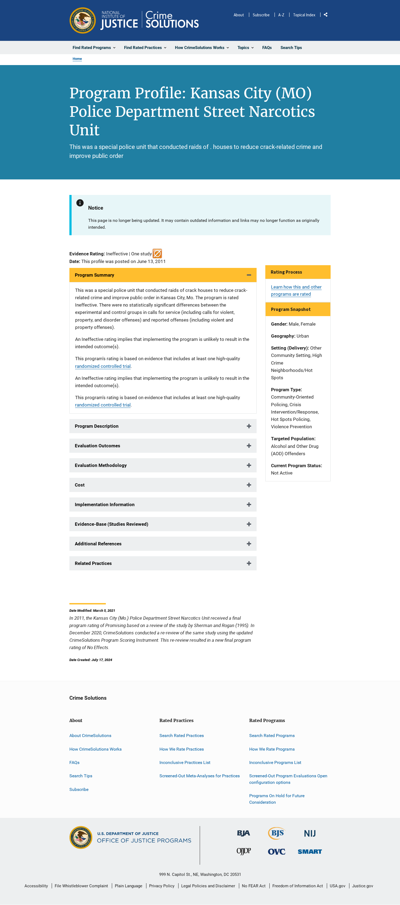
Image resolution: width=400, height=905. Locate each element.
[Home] (149, 20)
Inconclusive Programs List (275, 762)
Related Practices (93, 563)
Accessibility (36, 885)
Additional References (98, 543)
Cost (80, 485)
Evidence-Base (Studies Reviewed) (111, 524)
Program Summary (94, 275)
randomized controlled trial (103, 366)
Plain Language (128, 885)
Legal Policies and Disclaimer (208, 885)
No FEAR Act (254, 885)
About (239, 14)
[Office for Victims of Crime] (276, 851)
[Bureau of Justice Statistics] (277, 837)
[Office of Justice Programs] (82, 20)
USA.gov (337, 885)
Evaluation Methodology (101, 465)
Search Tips (80, 775)
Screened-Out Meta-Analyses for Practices (199, 775)
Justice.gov (362, 885)
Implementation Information (105, 504)
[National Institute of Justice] (309, 831)
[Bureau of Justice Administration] (243, 830)
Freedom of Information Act (297, 885)
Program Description (97, 426)
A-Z (281, 14)
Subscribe (261, 14)
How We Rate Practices (181, 749)
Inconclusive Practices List (184, 762)
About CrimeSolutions (90, 735)
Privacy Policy (161, 885)
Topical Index (304, 14)
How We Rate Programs (272, 749)
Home (77, 59)
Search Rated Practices (181, 735)
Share (327, 15)
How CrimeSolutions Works (95, 749)
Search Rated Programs (272, 735)
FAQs (74, 762)
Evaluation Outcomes (97, 445)
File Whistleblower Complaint (81, 885)
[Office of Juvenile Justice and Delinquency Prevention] (244, 852)
